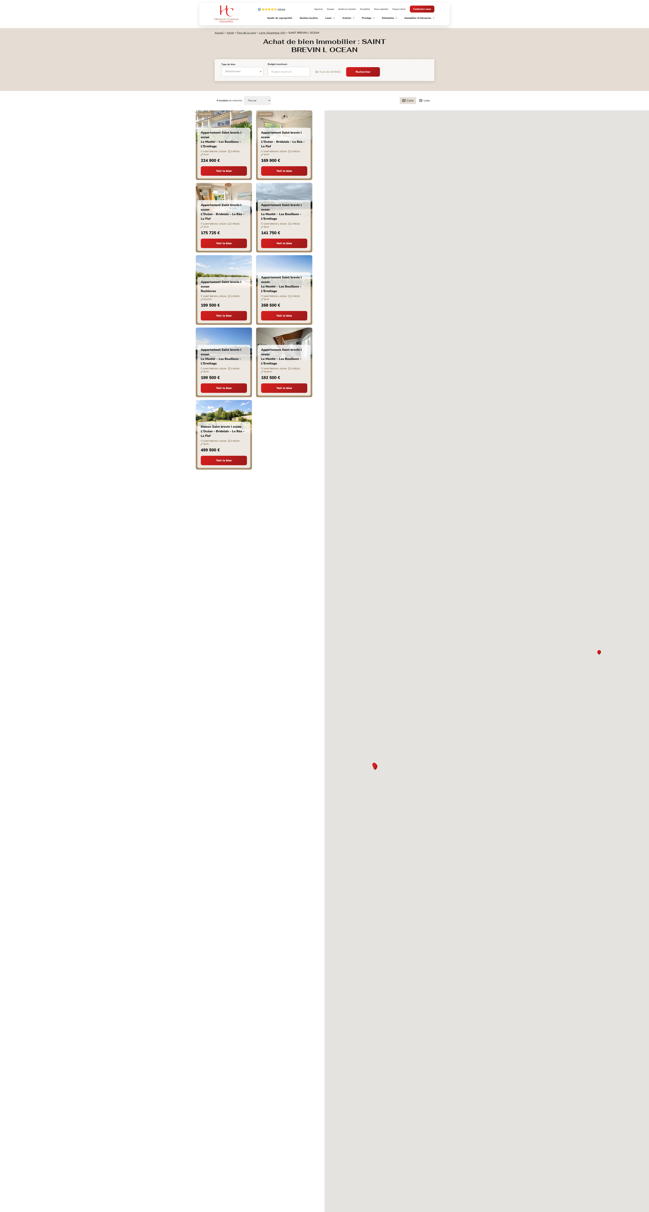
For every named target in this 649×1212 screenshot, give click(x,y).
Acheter (346, 18)
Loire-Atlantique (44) (272, 33)
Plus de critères (330, 72)
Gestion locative (309, 18)
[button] (599, 652)
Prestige (366, 18)
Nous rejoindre (381, 9)
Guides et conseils (347, 9)
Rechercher (363, 72)
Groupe (330, 9)
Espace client (398, 9)
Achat (230, 33)
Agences (318, 9)
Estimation (388, 18)
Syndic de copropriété (279, 18)
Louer (328, 18)
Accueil (219, 33)
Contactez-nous (422, 9)
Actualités (365, 9)
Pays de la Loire (246, 33)
